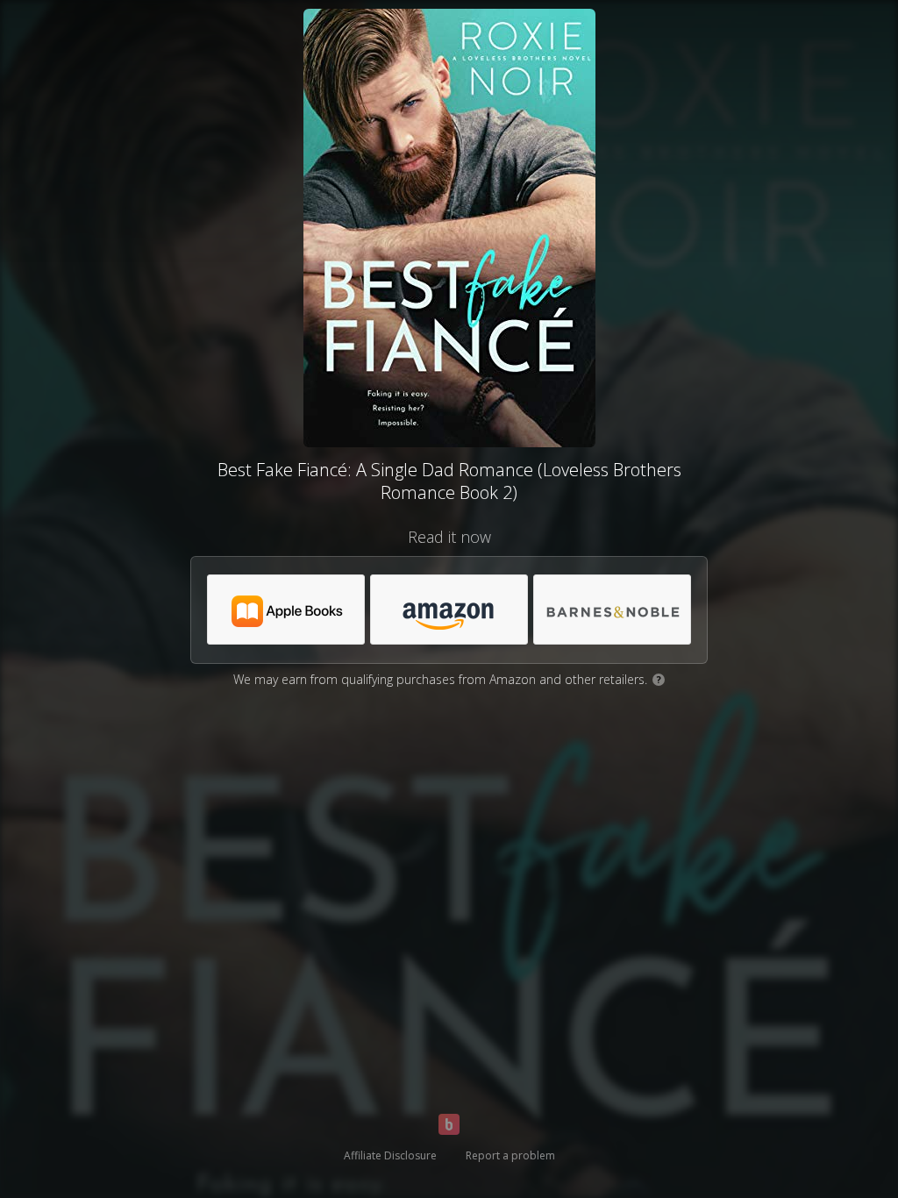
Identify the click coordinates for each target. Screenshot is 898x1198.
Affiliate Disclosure (390, 1155)
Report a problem (510, 1155)
